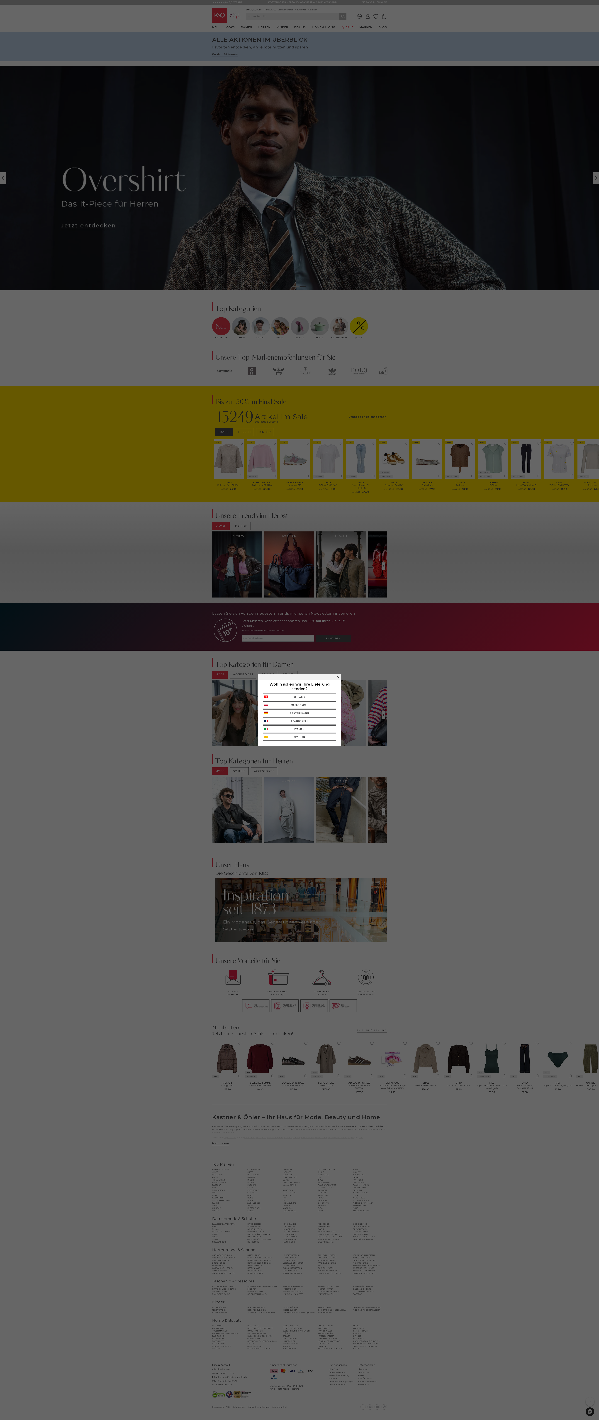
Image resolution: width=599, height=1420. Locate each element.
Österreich (299, 705)
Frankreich (299, 721)
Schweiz (300, 697)
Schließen (338, 677)
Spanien (299, 737)
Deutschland (299, 713)
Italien (299, 729)
